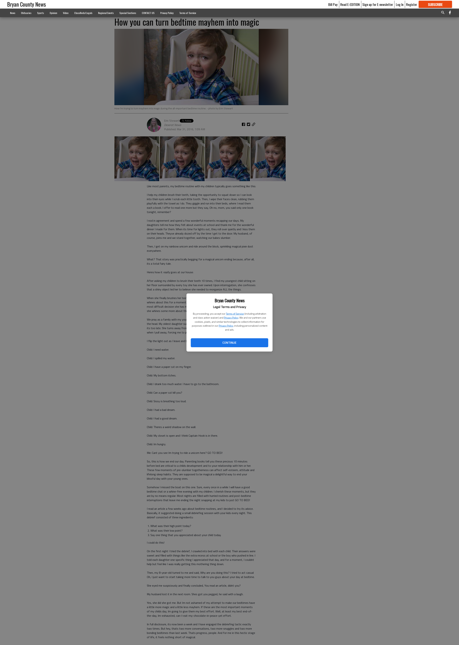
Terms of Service (235, 314)
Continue (229, 342)
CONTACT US (148, 13)
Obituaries (26, 13)
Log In (399, 4)
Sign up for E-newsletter (377, 4)
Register (411, 4)
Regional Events (106, 13)
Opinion (53, 13)
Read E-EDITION (350, 4)
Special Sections (127, 13)
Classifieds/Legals (83, 13)
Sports (40, 13)
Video (65, 13)
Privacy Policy (231, 317)
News (12, 13)
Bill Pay (333, 4)
